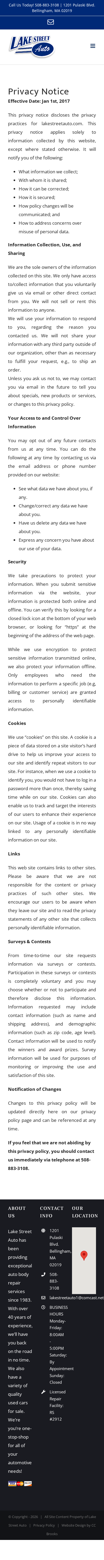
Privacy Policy (44, 1525)
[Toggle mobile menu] (93, 46)
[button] (84, 1256)
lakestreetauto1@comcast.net (57, 1297)
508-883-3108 (47, 4)
